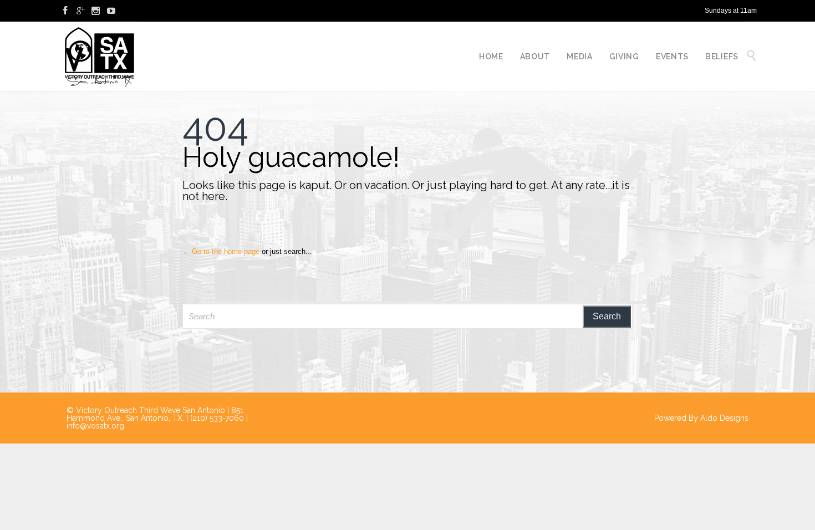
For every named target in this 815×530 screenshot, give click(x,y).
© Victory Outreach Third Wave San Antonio (146, 410)
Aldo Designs (724, 418)
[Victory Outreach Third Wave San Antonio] (99, 56)
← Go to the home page (220, 251)
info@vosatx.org (95, 425)
